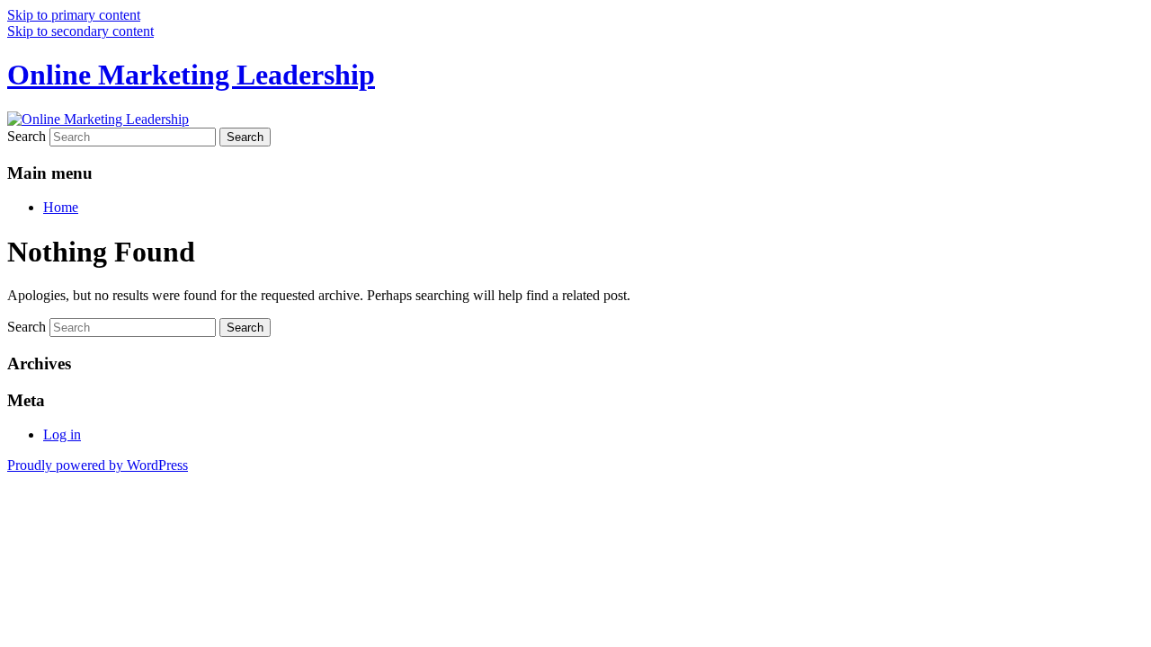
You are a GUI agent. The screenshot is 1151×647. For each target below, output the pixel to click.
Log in (62, 434)
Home (60, 207)
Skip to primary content (73, 14)
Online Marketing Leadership (191, 74)
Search (26, 136)
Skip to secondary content (80, 31)
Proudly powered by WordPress (97, 465)
